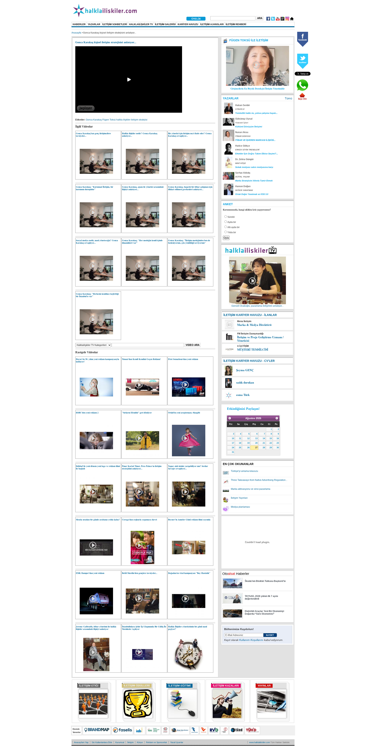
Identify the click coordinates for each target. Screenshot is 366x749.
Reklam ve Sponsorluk (156, 742)
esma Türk (243, 395)
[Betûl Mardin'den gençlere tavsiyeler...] (140, 617)
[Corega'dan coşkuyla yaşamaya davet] (140, 563)
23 (278, 443)
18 (240, 443)
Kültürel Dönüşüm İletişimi (248, 126)
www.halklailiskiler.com (259, 742)
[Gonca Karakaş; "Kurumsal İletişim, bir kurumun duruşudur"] (94, 230)
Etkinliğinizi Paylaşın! (243, 409)
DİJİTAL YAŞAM (242, 177)
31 (233, 452)
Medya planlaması (240, 507)
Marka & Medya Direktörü (254, 325)
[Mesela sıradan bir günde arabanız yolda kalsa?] (94, 563)
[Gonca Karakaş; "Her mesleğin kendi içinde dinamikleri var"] (140, 284)
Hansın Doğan (242, 186)
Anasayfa (76, 32)
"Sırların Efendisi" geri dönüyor (137, 412)
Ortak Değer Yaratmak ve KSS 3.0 (251, 194)
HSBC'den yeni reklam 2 (87, 412)
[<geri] (229, 418)
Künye (140, 742)
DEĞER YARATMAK (244, 190)
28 (264, 447)
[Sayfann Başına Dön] (302, 99)
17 (233, 443)
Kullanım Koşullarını (251, 639)
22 (271, 443)
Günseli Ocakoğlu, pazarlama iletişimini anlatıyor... (257, 306)
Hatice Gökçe (242, 145)
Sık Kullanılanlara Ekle (102, 742)
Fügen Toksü (109, 119)
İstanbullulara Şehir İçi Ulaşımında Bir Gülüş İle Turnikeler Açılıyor (144, 628)
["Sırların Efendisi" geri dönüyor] (140, 456)
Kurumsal (119, 742)
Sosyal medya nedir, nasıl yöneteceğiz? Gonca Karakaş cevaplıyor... (97, 241)
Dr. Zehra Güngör (244, 159)
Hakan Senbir (242, 105)
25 (240, 447)
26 (248, 447)
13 (256, 438)
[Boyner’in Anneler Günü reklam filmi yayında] (186, 563)
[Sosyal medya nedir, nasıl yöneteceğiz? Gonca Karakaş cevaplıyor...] (94, 284)
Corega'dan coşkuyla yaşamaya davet (139, 519)
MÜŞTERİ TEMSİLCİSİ (252, 349)
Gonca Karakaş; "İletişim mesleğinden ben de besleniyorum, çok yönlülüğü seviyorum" (189, 241)
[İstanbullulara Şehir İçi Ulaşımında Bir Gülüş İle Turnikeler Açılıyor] (140, 670)
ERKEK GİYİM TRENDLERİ (247, 150)
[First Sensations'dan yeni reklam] (186, 403)
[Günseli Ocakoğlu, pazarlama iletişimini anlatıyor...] (257, 303)
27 (256, 447)
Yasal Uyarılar (176, 742)
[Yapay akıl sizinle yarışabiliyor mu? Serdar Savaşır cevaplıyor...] (186, 510)
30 (278, 447)
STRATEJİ (239, 109)
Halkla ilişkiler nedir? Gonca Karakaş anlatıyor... (139, 134)
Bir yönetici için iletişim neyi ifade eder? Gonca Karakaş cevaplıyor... (190, 134)
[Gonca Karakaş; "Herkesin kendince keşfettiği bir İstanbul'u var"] (94, 337)
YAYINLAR (264, 685)
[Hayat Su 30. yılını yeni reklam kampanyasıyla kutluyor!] (94, 403)
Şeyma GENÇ (245, 370)
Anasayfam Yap (81, 742)
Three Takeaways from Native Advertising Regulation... (259, 480)
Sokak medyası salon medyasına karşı (254, 167)
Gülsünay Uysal (243, 118)
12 (248, 438)
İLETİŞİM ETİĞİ (88, 685)
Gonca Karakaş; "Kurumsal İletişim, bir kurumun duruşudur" (94, 188)
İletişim (130, 742)
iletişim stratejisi (139, 119)
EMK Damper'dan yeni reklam (90, 573)
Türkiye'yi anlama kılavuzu (244, 471)
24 (233, 447)
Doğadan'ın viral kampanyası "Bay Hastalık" (189, 573)
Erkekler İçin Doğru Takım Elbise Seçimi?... (256, 153)
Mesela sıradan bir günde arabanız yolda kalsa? (98, 519)
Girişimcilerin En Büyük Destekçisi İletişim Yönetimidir (257, 88)
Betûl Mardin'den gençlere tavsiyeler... (139, 573)
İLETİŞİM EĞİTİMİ (179, 685)
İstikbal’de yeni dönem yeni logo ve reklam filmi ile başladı (98, 467)
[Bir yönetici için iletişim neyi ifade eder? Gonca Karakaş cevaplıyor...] (186, 177)
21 (264, 443)
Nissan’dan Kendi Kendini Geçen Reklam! (141, 359)
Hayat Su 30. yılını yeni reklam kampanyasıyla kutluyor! (97, 360)
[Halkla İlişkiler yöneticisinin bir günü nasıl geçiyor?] (186, 670)
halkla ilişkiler (123, 119)
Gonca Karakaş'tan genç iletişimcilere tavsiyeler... (93, 134)
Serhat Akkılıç (242, 172)
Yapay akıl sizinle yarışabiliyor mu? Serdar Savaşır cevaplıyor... (188, 467)
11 (240, 438)
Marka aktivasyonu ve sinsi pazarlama (250, 489)
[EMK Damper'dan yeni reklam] (94, 617)
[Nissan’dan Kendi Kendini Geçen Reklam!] (140, 403)
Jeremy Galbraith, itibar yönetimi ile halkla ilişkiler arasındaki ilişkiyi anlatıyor (96, 628)
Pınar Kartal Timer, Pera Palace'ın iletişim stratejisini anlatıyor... (141, 467)
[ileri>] (276, 418)
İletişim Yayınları (239, 498)
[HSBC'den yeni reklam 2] (94, 456)
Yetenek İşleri (241, 123)
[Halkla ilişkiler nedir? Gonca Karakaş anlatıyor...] (140, 177)
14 (264, 438)
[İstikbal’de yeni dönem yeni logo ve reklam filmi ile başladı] (94, 510)
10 (233, 438)
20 (256, 443)
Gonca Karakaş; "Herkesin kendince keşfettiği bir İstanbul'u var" (97, 295)
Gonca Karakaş (94, 119)
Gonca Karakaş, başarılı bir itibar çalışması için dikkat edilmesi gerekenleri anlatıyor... (190, 188)
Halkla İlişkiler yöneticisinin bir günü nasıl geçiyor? (187, 628)
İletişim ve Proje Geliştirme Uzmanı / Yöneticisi (260, 339)
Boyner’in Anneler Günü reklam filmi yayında (189, 519)
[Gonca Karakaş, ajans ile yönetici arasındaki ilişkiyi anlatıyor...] (140, 230)
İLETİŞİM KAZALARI (226, 685)
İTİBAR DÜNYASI (242, 136)
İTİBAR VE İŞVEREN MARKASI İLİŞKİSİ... (255, 140)
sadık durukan (245, 382)
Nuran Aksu (241, 132)
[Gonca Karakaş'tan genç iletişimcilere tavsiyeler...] (94, 177)
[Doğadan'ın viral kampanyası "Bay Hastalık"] (186, 617)
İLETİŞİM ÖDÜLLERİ (137, 685)
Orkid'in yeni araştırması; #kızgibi (184, 412)
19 (248, 443)
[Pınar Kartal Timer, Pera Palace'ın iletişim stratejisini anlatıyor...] (140, 510)
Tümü (288, 98)
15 (271, 438)
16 (278, 438)
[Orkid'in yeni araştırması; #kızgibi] (186, 456)
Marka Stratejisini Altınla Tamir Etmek (254, 180)
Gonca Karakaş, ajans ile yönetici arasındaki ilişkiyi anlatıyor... (143, 188)
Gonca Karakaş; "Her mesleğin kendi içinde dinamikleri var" (142, 241)
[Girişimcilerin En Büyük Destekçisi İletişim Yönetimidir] (257, 85)
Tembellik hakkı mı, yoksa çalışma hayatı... (256, 113)
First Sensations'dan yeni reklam (183, 359)
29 (271, 447)
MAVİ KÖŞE (240, 163)
